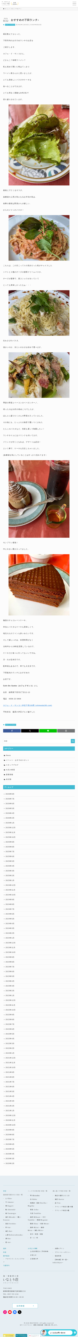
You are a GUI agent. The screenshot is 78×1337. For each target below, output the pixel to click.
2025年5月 (10, 861)
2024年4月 (10, 923)
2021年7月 (10, 1082)
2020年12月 (11, 1115)
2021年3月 (10, 1101)
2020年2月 (10, 1163)
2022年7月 (10, 1024)
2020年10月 (11, 1125)
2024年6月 (10, 914)
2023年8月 (10, 962)
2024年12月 (11, 885)
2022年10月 (11, 1010)
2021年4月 (10, 1096)
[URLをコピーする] (66, 730)
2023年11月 (10, 947)
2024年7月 (10, 909)
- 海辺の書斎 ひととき (61, 1195)
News (8, 755)
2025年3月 (10, 871)
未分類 (8, 779)
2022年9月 (10, 1015)
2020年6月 (10, 1144)
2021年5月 (10, 1091)
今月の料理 (10, 770)
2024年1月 (10, 938)
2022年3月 (10, 1043)
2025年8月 (10, 847)
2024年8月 (10, 904)
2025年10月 (11, 837)
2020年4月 (10, 1154)
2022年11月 (10, 1005)
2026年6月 (10, 803)
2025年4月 (10, 866)
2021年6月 (10, 1086)
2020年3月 (10, 1158)
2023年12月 (11, 943)
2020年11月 (10, 1120)
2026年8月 (10, 794)
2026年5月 (10, 808)
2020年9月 (10, 1130)
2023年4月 (10, 981)
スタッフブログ (10, 24)
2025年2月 (10, 875)
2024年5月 (10, 919)
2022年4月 (10, 1038)
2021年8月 (10, 1077)
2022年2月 (10, 1048)
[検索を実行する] (73, 741)
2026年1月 (10, 823)
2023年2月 (10, 991)
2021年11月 (10, 1062)
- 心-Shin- (7, 1198)
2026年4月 (10, 813)
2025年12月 (11, 827)
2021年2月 (10, 1106)
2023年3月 (10, 986)
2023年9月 (10, 957)
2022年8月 (10, 1019)
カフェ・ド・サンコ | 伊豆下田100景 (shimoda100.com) (27, 705)
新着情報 (9, 774)
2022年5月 (10, 1034)
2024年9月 (10, 899)
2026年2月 (10, 818)
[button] (12, 730)
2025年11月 (10, 832)
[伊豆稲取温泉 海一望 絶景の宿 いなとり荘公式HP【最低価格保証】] (10, 3)
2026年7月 (10, 799)
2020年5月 (10, 1149)
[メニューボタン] (74, 3)
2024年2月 (10, 933)
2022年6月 (10, 1029)
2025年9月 (10, 842)
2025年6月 (10, 856)
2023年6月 (10, 971)
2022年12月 (11, 1000)
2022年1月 (10, 1053)
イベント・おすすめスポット (17, 760)
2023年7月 (10, 967)
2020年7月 (10, 1139)
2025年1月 (10, 880)
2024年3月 (10, 928)
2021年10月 (11, 1067)
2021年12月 (11, 1058)
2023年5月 (10, 976)
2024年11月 (10, 890)
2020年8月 (10, 1134)
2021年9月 (10, 1072)
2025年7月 (10, 851)
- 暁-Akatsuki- (9, 1209)
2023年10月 (11, 952)
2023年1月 (10, 995)
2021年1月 (10, 1110)
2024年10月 (11, 895)
